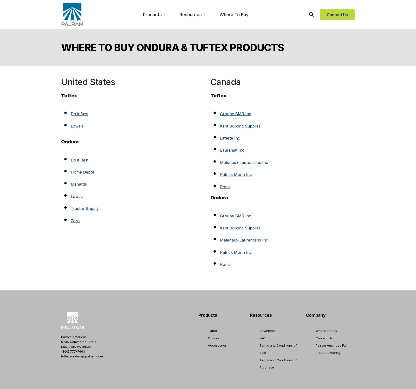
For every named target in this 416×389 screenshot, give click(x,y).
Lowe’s (77, 126)
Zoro (75, 220)
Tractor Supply (85, 208)
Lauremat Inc (232, 150)
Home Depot (82, 172)
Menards (79, 184)
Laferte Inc (230, 138)
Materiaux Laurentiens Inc (244, 162)
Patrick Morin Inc (236, 174)
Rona (225, 186)
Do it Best (79, 113)
